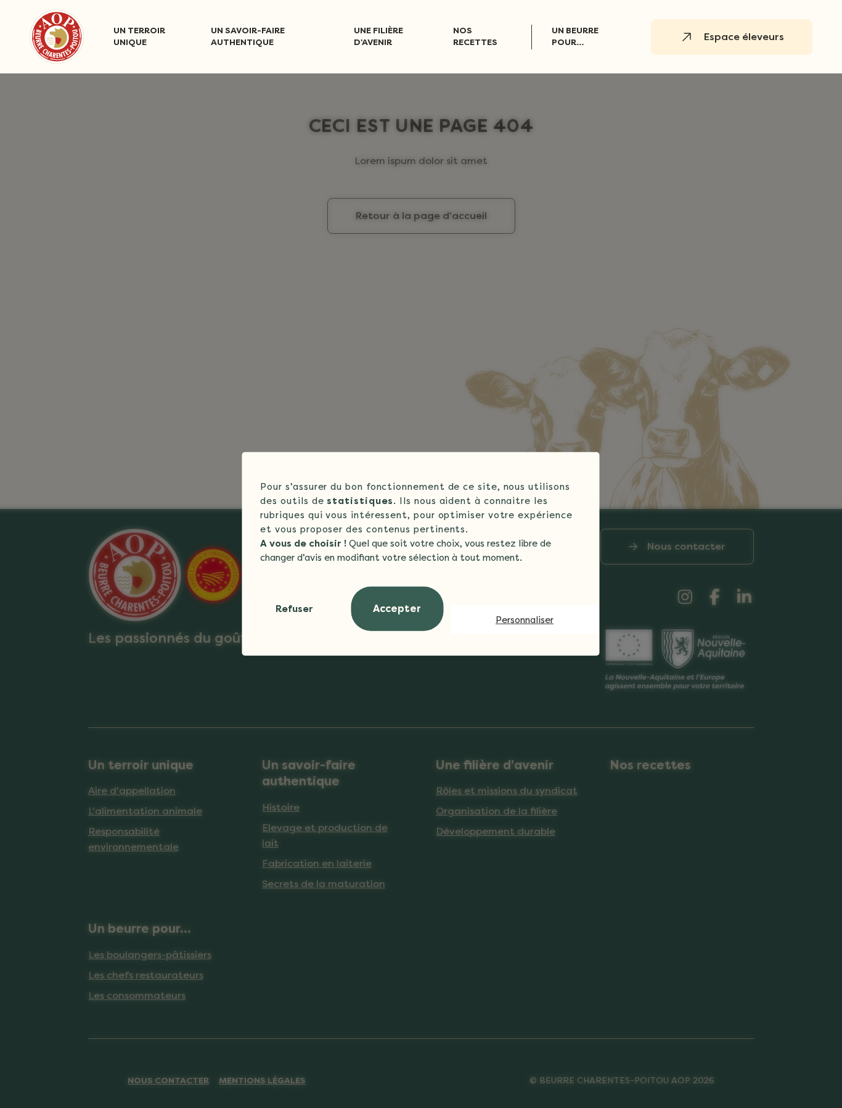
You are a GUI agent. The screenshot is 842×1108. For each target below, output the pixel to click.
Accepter (397, 608)
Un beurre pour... (575, 36)
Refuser (294, 608)
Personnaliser (525, 619)
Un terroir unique (139, 36)
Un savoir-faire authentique (248, 36)
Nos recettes (475, 36)
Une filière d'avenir (378, 36)
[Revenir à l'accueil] (57, 37)
